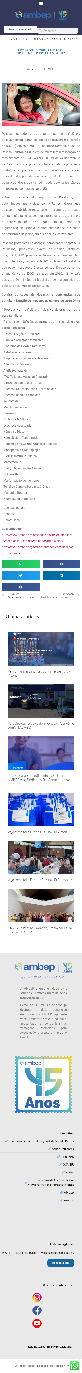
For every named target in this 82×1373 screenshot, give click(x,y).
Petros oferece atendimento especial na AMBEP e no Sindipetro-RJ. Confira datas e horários (39, 779)
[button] (41, 3)
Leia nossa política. (50, 1346)
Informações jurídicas (55, 39)
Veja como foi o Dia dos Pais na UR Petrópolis (40, 880)
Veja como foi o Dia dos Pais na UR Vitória (38, 832)
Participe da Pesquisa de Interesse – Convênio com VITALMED (41, 725)
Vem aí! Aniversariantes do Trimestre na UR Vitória (39, 673)
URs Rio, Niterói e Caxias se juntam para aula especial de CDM (40, 930)
